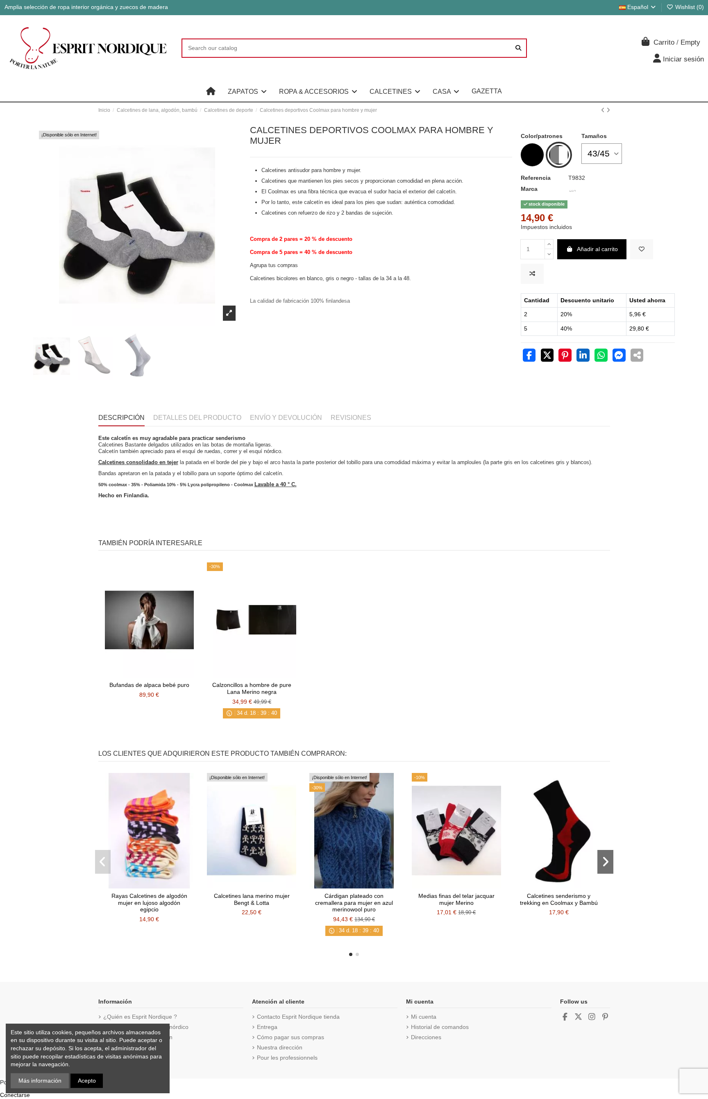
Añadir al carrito (597, 249)
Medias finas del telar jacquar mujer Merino (456, 899)
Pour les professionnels (287, 1057)
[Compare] (148, 674)
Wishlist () (689, 7)
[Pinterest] (565, 356)
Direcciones (426, 1037)
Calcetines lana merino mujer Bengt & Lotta (252, 899)
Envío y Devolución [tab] (286, 417)
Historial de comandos (440, 1027)
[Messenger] (619, 356)
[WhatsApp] (601, 356)
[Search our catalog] (518, 48)
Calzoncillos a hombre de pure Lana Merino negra (251, 688)
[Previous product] (603, 110)
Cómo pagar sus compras (290, 1037)
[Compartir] (529, 356)
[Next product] (608, 110)
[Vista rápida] (160, 674)
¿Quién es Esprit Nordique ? (140, 1016)
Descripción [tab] (121, 417)
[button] (247, 91)
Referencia (536, 177)
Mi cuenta (423, 1016)
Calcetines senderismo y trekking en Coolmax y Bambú (559, 899)
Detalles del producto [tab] (197, 417)
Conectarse (15, 1095)
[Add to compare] (532, 274)
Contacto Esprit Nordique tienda (298, 1016)
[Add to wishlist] (641, 249)
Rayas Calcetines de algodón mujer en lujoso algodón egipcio (149, 903)
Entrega (267, 1027)
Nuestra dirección (279, 1047)
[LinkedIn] (583, 356)
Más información (39, 1080)
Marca (529, 189)
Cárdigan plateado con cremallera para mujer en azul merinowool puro (354, 903)
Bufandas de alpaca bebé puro (149, 685)
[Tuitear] (547, 356)
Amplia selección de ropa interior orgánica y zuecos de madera (86, 7)
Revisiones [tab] (351, 417)
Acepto (87, 1080)
